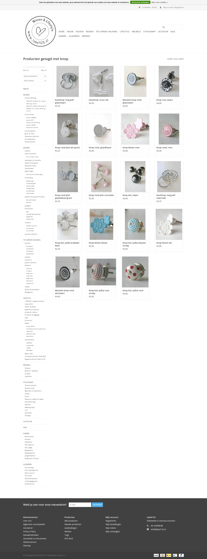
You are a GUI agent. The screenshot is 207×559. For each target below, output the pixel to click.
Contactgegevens (31, 481)
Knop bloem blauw (98, 242)
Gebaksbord (30, 254)
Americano (29, 281)
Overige (28, 415)
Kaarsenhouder (31, 200)
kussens (27, 151)
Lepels (27, 287)
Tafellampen (30, 181)
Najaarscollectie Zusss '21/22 (35, 359)
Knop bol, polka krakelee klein (67, 244)
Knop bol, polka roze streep (99, 292)
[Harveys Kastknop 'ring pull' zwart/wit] (169, 176)
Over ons (27, 520)
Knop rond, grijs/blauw (100, 147)
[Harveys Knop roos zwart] (169, 81)
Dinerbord (29, 251)
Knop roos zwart (164, 100)
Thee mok (29, 273)
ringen (28, 348)
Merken (86, 36)
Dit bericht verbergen (140, 2)
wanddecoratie (30, 166)
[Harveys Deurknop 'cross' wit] (101, 81)
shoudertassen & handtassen (36, 329)
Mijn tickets (111, 528)
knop (181, 59)
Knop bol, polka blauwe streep (134, 244)
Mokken (28, 265)
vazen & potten (30, 154)
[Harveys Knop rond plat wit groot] (67, 128)
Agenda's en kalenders (33, 391)
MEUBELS (136, 31)
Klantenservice (29, 542)
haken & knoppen (31, 163)
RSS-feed (68, 538)
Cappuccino (30, 283)
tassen (27, 323)
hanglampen (30, 188)
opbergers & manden (33, 160)
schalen (27, 257)
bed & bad (29, 208)
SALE (173, 31)
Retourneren (30, 473)
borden (27, 243)
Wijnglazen (29, 292)
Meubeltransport (31, 478)
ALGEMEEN (74, 36)
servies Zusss (29, 114)
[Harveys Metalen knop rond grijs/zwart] (135, 81)
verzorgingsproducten (33, 214)
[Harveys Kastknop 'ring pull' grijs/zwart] (67, 81)
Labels (27, 394)
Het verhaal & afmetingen (34, 174)
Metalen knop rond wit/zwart (64, 292)
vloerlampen (30, 193)
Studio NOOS (30, 326)
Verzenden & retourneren (34, 538)
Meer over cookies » (160, 2)
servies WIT (30, 120)
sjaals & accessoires (32, 309)
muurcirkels (30, 231)
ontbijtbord (30, 249)
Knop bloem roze (131, 147)
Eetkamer (28, 442)
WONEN (90, 31)
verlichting (29, 178)
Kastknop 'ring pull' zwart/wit (165, 196)
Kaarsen (28, 202)
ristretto (29, 271)
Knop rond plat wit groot (67, 147)
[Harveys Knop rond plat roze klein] (101, 176)
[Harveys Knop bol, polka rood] (135, 271)
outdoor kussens (31, 226)
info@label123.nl (158, 529)
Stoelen (28, 368)
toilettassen (30, 219)
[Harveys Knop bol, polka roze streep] (101, 271)
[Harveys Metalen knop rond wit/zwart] (67, 271)
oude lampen (30, 186)
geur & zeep (29, 133)
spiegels (28, 206)
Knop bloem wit (164, 242)
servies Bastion (30, 131)
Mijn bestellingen (113, 524)
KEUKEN (80, 31)
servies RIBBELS (31, 118)
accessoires (29, 336)
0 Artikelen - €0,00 (149, 7)
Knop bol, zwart (130, 195)
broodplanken (30, 139)
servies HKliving (30, 98)
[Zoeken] (162, 27)
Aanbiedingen (70, 528)
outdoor (28, 222)
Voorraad (28, 476)
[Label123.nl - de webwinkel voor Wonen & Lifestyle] (40, 31)
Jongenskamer (30, 456)
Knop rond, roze (164, 147)
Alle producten (71, 520)
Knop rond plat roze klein (101, 195)
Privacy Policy (29, 531)
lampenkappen (31, 183)
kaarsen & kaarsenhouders (35, 197)
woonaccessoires (31, 234)
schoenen (28, 320)
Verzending (29, 467)
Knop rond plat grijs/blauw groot (63, 196)
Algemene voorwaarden (34, 524)
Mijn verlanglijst (113, 531)
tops (26, 318)
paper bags (29, 171)
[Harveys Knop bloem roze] (135, 128)
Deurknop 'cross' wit (99, 100)
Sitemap (27, 545)
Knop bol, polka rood (133, 290)
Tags (175, 59)
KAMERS (62, 36)
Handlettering (30, 402)
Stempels (28, 413)
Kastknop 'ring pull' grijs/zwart (64, 101)
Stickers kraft (29, 388)
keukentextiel (30, 142)
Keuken (28, 439)
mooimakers (29, 340)
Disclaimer (28, 528)
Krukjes (27, 374)
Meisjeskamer (30, 453)
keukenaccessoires (32, 136)
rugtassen (29, 331)
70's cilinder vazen (32, 157)
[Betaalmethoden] (156, 555)
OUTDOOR (163, 31)
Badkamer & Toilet (32, 458)
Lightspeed (60, 555)
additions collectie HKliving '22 (36, 106)
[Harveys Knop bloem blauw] (101, 224)
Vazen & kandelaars (32, 289)
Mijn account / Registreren (173, 7)
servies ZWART (31, 125)
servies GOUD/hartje (33, 122)
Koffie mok (29, 278)
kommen (28, 260)
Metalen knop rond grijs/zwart (132, 101)
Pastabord (29, 246)
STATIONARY (149, 31)
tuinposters (30, 228)
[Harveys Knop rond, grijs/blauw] (101, 128)
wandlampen (30, 191)
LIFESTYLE (124, 31)
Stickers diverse (30, 385)
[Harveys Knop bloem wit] (169, 224)
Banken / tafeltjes (31, 371)
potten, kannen (30, 262)
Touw (27, 396)
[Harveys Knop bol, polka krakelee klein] (67, 224)
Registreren (111, 520)
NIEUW (70, 31)
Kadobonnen (29, 484)
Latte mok (29, 276)
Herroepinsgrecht (31, 470)
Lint (26, 410)
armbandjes (30, 345)
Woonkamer (29, 445)
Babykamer (29, 450)
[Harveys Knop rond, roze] (169, 128)
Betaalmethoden (31, 535)
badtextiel (29, 217)
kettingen (29, 350)
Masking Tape (30, 407)
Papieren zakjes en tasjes (34, 399)
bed (27, 212)
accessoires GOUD (32, 127)
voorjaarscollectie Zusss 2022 (35, 356)
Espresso (29, 268)
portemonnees (31, 334)
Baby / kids (29, 354)
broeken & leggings (32, 315)
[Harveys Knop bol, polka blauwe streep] (135, 224)
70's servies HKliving (106, 31)
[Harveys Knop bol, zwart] (135, 176)
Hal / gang (28, 447)
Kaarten (28, 404)
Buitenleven (29, 436)
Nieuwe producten (72, 524)
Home (61, 31)
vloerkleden (29, 168)
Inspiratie (28, 376)
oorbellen (29, 343)
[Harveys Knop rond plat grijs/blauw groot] (67, 176)
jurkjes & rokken (31, 312)
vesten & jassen (30, 307)
